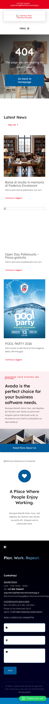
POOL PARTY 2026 (18, 344)
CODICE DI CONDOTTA (22, 617)
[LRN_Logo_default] (24, 15)
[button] (32, 698)
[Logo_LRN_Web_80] (5, 547)
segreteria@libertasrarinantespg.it (21, 592)
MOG (6, 617)
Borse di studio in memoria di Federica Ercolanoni (24, 183)
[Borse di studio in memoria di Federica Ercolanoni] (24, 156)
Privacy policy (24, 692)
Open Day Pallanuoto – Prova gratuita (22, 255)
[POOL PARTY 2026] (24, 308)
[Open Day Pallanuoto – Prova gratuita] (24, 228)
